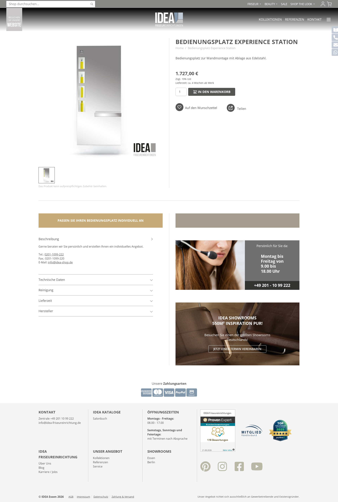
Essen (151, 458)
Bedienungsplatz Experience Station (212, 48)
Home (180, 48)
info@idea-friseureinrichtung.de (60, 423)
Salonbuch (100, 418)
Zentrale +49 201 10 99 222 (56, 418)
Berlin (151, 462)
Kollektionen (270, 19)
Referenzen (294, 19)
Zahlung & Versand (123, 496)
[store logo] (169, 20)
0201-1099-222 (54, 254)
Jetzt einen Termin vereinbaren (237, 349)
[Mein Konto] (323, 4)
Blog (41, 468)
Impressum (83, 496)
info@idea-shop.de (60, 262)
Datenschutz (100, 496)
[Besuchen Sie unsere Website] (14, 19)
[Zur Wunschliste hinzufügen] (179, 107)
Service (97, 466)
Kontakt (314, 19)
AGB (70, 496)
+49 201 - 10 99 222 (272, 285)
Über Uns (45, 463)
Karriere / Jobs (48, 472)
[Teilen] (231, 108)
